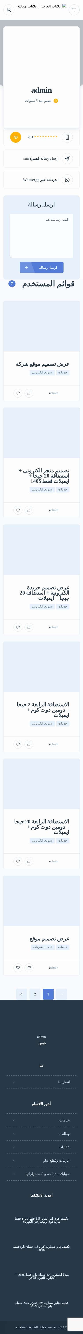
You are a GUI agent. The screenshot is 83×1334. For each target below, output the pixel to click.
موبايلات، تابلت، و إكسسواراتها (48, 1174)
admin (41, 1037)
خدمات (64, 1120)
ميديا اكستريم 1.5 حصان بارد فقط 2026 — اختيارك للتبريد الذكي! (41, 1276)
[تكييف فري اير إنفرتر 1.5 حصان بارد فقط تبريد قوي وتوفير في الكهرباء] (41, 1210)
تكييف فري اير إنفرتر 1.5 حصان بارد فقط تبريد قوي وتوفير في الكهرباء (41, 1220)
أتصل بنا (64, 1082)
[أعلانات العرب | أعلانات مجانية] (41, 10)
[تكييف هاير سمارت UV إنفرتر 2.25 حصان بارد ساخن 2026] (41, 1294)
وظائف (64, 1134)
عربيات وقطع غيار (56, 1160)
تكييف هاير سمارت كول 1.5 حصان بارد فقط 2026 (41, 1248)
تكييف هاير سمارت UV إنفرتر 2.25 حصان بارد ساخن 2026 (41, 1305)
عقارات (64, 1147)
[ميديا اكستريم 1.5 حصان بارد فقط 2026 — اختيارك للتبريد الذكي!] (41, 1266)
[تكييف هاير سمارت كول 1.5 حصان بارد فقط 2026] (41, 1238)
